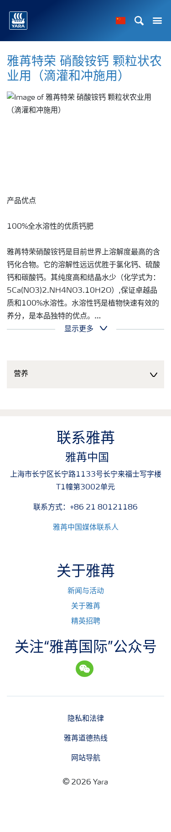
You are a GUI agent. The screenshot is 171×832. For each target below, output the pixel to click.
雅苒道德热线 (86, 738)
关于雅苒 (85, 606)
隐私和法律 (85, 719)
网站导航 (85, 758)
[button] (85, 374)
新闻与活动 (85, 591)
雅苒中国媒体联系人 (86, 527)
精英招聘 (85, 621)
